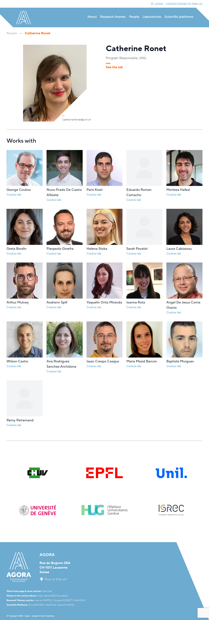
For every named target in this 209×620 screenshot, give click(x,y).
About (92, 17)
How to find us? (55, 579)
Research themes (113, 17)
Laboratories (152, 17)
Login (158, 4)
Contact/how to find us (184, 4)
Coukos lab (54, 200)
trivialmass (49, 616)
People (134, 17)
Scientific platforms (178, 17)
